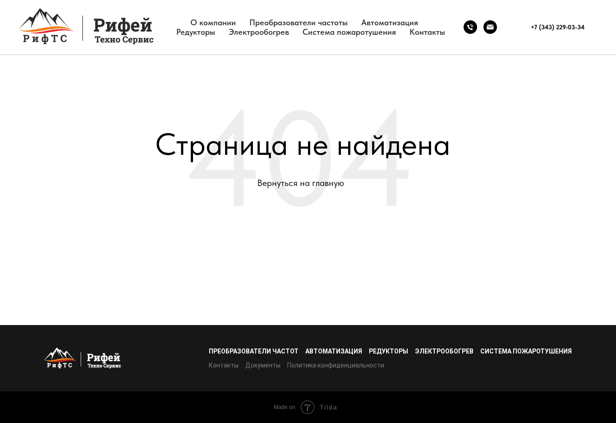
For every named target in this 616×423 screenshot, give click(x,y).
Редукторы (195, 32)
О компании (213, 22)
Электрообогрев (259, 32)
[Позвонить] (470, 27)
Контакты (427, 32)
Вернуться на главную (300, 182)
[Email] (490, 27)
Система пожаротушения (349, 32)
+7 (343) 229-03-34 (557, 27)
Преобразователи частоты (298, 22)
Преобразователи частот (254, 351)
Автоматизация (389, 22)
